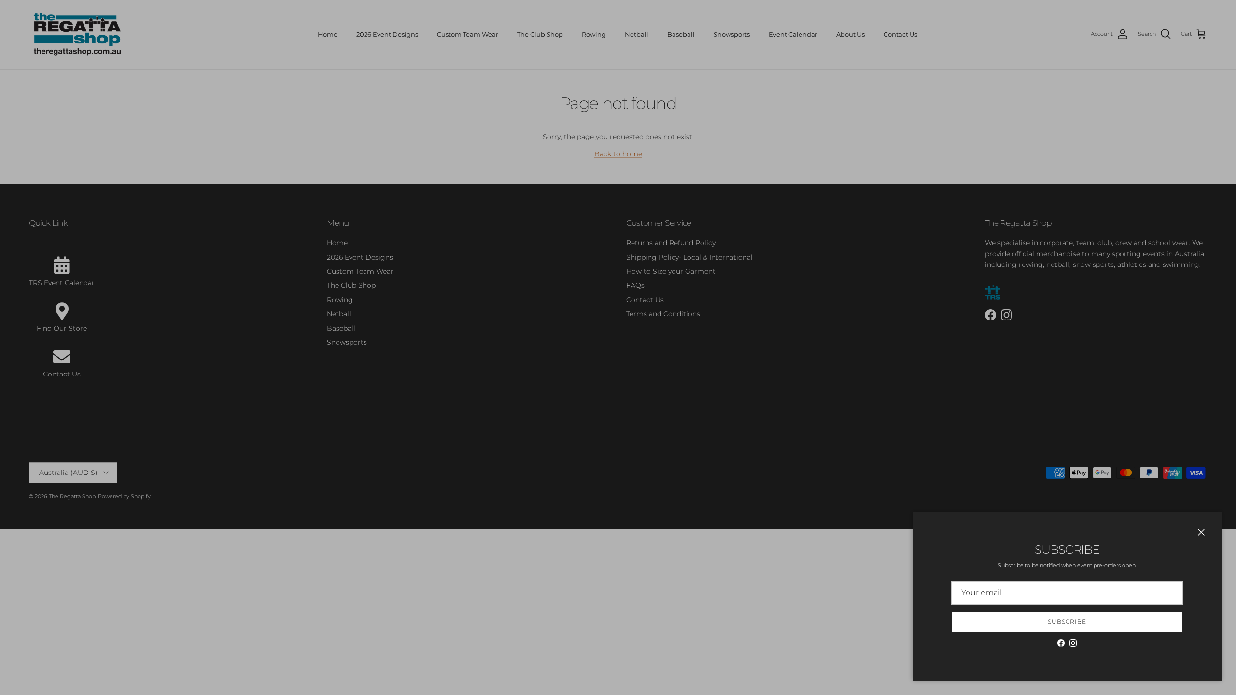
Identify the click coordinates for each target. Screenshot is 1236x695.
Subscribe (1067, 621)
